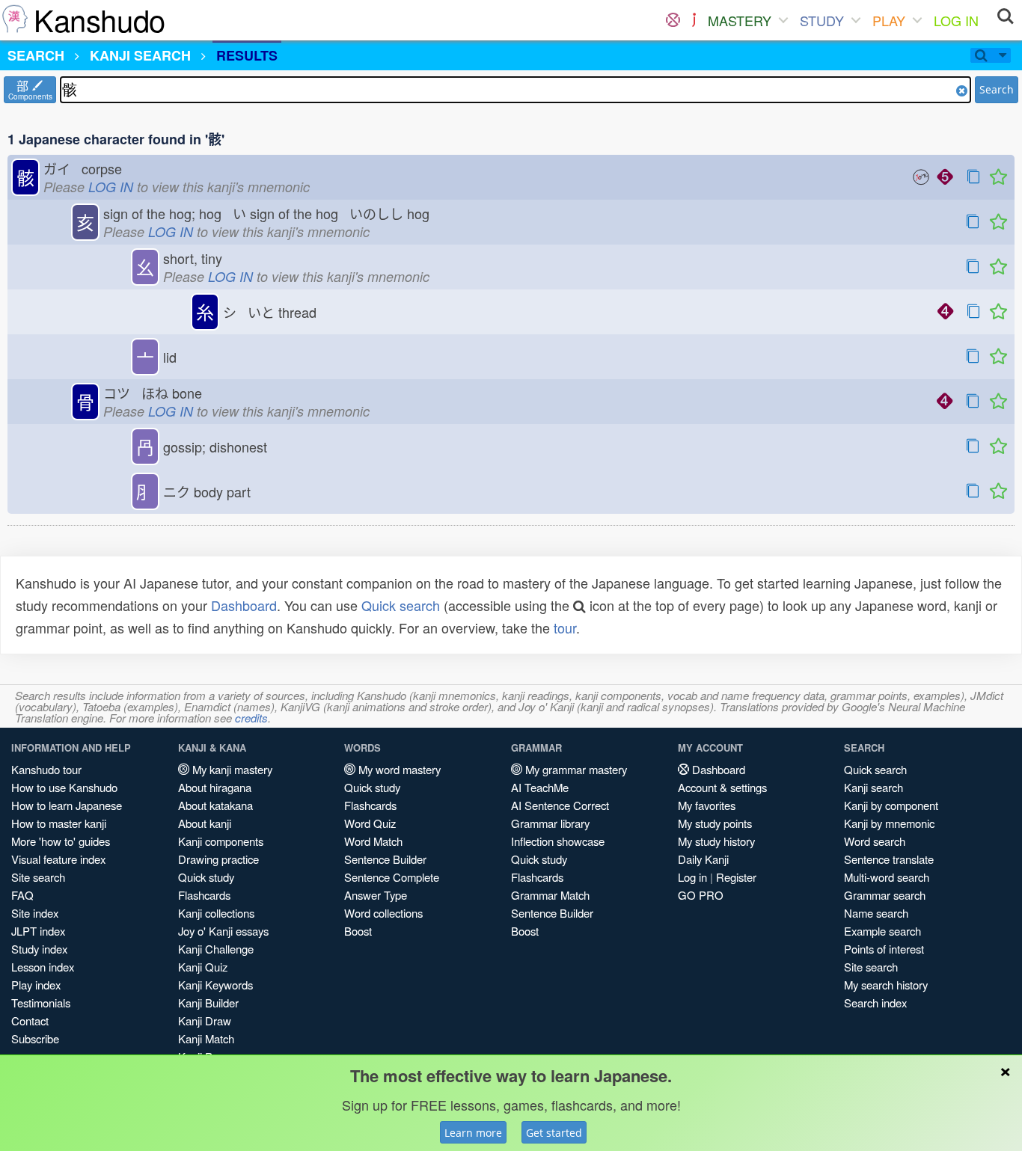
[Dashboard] (673, 20)
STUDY (822, 20)
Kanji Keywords (215, 984)
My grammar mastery (574, 769)
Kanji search (873, 787)
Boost (358, 931)
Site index (34, 913)
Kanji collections (216, 913)
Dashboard (244, 605)
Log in (692, 877)
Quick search (400, 605)
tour (565, 627)
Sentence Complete (391, 877)
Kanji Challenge (216, 949)
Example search (882, 931)
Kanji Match (206, 1038)
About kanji (204, 823)
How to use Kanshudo (64, 787)
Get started (554, 1133)
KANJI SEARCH (140, 55)
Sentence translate (889, 859)
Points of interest (884, 949)
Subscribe (35, 1038)
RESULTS (247, 55)
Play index (36, 984)
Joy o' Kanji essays (223, 931)
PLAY (888, 20)
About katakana (215, 805)
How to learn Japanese (66, 805)
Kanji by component (891, 805)
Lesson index (42, 966)
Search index (875, 1002)
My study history (716, 841)
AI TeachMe (540, 787)
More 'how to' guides (60, 841)
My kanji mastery (230, 769)
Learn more (473, 1133)
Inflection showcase (558, 841)
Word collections (383, 913)
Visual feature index (58, 859)
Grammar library (550, 823)
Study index (39, 949)
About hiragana (214, 787)
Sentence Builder (385, 859)
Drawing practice (218, 859)
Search (996, 89)
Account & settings (722, 787)
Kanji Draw (204, 1020)
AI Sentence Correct (560, 805)
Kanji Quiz (202, 966)
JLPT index (38, 931)
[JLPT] (694, 20)
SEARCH (35, 55)
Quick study (206, 877)
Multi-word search (886, 877)
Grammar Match (550, 895)
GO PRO (700, 895)
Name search (876, 913)
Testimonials (40, 1002)
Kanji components (220, 841)
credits (251, 717)
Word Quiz (370, 823)
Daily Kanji (703, 859)
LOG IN (956, 20)
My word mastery (398, 769)
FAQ (22, 895)
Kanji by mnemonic (889, 823)
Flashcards (204, 895)
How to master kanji (58, 823)
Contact (30, 1020)
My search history (886, 984)
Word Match (373, 841)
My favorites (706, 805)
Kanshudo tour (46, 769)
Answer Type (375, 895)
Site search (38, 877)
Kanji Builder (208, 1002)
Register (736, 877)
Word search (874, 841)
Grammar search (884, 895)
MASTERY (739, 20)
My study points (715, 823)
